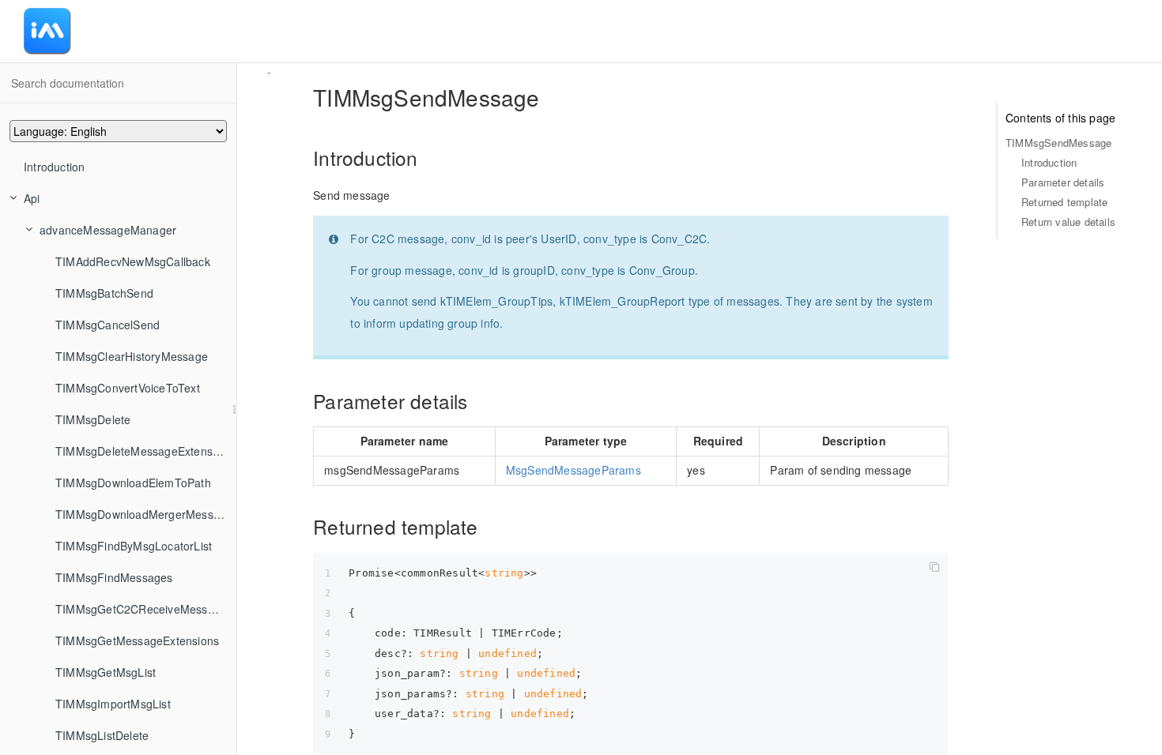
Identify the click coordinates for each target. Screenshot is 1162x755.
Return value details (1068, 221)
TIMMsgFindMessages (114, 577)
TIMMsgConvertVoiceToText (127, 388)
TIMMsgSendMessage (1058, 142)
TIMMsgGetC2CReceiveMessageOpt (145, 609)
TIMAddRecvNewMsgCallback (132, 261)
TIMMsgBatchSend (104, 293)
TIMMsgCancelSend (107, 324)
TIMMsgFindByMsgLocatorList (133, 546)
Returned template (1064, 201)
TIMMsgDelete (92, 419)
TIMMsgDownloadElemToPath (133, 482)
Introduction (54, 167)
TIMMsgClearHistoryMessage (131, 356)
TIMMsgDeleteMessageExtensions (144, 451)
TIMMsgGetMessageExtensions (137, 640)
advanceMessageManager (108, 230)
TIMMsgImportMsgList (113, 704)
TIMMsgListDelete (102, 735)
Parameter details (1062, 182)
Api (32, 198)
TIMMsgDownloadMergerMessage (143, 514)
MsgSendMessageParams (573, 470)
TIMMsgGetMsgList (105, 672)
